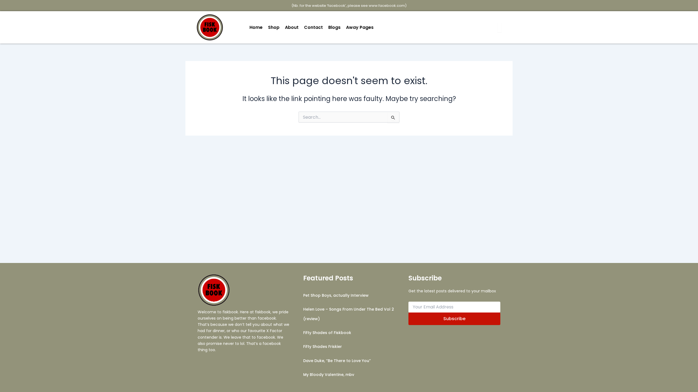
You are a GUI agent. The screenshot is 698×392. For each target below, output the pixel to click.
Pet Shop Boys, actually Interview (336, 295)
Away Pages (360, 27)
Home (256, 27)
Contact (313, 27)
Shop (273, 27)
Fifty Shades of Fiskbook (327, 332)
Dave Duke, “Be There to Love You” (337, 360)
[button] (361, 27)
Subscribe (454, 319)
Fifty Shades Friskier (322, 346)
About (292, 27)
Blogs (334, 27)
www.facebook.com (387, 5)
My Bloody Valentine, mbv (328, 374)
